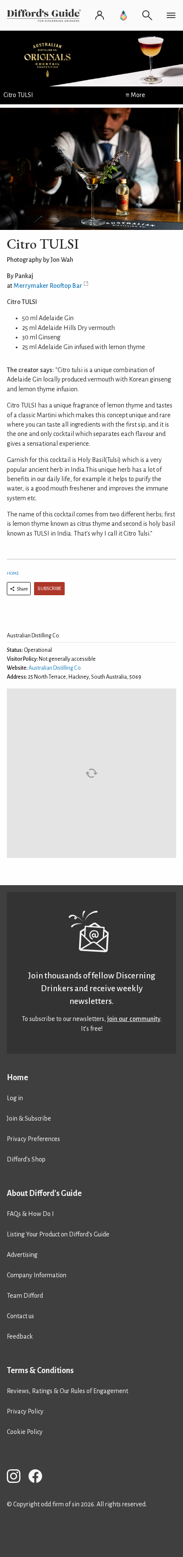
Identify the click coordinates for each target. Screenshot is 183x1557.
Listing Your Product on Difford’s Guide (58, 1234)
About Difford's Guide (44, 1193)
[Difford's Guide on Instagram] (17, 1477)
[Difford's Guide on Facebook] (39, 1477)
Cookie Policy (25, 1431)
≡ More (135, 95)
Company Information (36, 1275)
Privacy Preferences (33, 1138)
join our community (133, 1018)
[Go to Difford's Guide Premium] (123, 15)
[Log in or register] (100, 15)
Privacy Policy (25, 1411)
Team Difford (25, 1295)
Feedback (20, 1336)
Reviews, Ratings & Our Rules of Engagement (67, 1391)
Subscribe (49, 588)
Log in (15, 1098)
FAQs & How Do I (30, 1213)
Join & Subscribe (29, 1118)
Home (13, 573)
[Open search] (147, 15)
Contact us (20, 1316)
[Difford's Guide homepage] (45, 15)
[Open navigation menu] (171, 15)
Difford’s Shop (26, 1159)
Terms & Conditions (40, 1370)
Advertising (22, 1254)
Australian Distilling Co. (55, 668)
